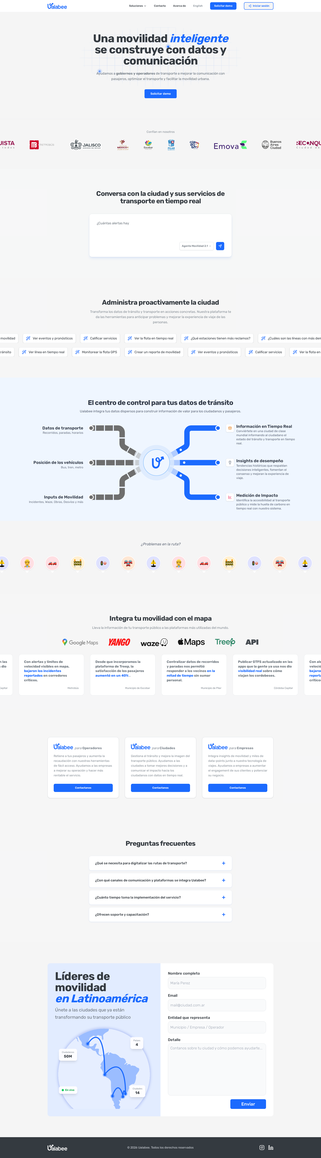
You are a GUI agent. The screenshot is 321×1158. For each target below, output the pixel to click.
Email (172, 995)
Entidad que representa (189, 1017)
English (198, 5)
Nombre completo (184, 973)
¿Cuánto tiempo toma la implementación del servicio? (138, 897)
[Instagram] (262, 1147)
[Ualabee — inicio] (57, 6)
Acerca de (179, 5)
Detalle (174, 1039)
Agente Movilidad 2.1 (195, 246)
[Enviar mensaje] (220, 246)
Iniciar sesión (261, 5)
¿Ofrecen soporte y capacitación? (122, 914)
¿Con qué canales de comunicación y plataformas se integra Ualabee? (150, 880)
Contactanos (83, 787)
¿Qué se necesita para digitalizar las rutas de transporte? (141, 863)
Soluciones (136, 5)
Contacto (160, 5)
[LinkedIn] (270, 1147)
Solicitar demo (223, 5)
